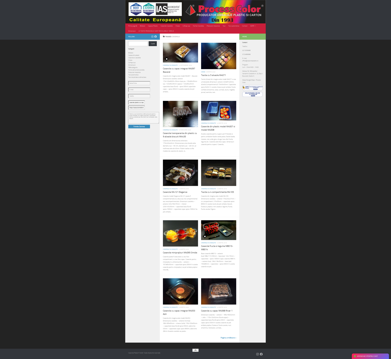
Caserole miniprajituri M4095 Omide (180, 252)
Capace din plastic (133, 55)
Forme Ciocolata (198, 26)
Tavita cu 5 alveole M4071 (213, 75)
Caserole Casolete (167, 26)
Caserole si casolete (170, 65)
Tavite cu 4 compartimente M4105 (217, 192)
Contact (244, 26)
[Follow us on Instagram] (152, 36)
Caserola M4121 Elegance (175, 192)
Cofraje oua (186, 26)
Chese (178, 26)
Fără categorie (132, 67)
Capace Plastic (153, 26)
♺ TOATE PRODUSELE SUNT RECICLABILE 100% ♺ (156, 31)
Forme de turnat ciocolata (136, 70)
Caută (153, 44)
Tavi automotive (233, 26)
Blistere (142, 26)
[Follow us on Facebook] (155, 36)
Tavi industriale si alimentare (137, 77)
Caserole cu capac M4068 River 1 (216, 310)
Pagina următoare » (228, 338)
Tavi (224, 26)
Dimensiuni (132, 31)
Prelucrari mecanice (213, 26)
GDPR (252, 26)
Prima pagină (132, 26)
